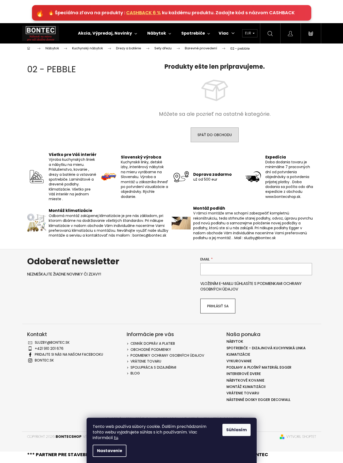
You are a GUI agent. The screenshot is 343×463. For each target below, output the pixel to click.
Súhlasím (236, 430)
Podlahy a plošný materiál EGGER (258, 367)
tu (116, 438)
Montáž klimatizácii (246, 387)
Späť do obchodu (215, 134)
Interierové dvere (243, 374)
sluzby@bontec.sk (52, 342)
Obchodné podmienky (150, 349)
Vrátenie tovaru (145, 361)
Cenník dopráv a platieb (152, 343)
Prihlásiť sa (217, 306)
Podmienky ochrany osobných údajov (167, 355)
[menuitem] (107, 33)
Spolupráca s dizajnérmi (153, 367)
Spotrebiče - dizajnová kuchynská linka (266, 348)
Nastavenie (109, 451)
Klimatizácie (238, 354)
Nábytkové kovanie (245, 380)
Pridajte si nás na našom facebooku (69, 354)
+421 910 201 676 (49, 348)
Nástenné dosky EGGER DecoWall (258, 400)
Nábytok (234, 341)
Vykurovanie (239, 361)
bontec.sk (44, 360)
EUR (248, 33)
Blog (135, 373)
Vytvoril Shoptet (301, 436)
